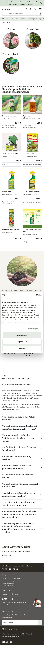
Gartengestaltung (34, 19)
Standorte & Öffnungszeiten (11, 578)
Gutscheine (9, 353)
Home (3, 22)
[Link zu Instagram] (6, 569)
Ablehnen (22, 348)
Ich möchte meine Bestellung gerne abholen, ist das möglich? (19, 494)
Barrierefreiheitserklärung (10, 636)
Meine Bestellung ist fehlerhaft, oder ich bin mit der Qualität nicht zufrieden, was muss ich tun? (21, 514)
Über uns (17, 566)
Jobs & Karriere (27, 566)
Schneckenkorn (28, 154)
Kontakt (9, 566)
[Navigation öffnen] (40, 9)
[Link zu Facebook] (2, 569)
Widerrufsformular (8, 586)
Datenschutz (6, 634)
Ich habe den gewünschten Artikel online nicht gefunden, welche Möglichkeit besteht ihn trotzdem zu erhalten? (19, 528)
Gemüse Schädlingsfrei (10, 229)
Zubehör (22, 19)
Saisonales (14, 19)
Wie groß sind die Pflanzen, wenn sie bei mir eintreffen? (21, 485)
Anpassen (20, 342)
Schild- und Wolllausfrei (31, 192)
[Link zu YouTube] (10, 569)
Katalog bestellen (8, 583)
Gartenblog (7, 599)
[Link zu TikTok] (14, 569)
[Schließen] (41, 3)
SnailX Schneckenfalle (10, 154)
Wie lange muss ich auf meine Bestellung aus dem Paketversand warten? (18, 438)
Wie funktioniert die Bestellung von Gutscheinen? (19, 448)
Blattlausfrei (6, 192)
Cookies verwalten (11, 629)
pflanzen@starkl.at (24, 551)
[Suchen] (40, 622)
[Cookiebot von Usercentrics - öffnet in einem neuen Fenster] (33, 295)
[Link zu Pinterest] (17, 569)
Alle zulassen (22, 335)
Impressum (16, 634)
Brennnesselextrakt (9, 116)
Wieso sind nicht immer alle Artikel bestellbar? (18, 418)
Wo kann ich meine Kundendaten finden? (18, 476)
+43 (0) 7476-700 (9, 555)
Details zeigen (33, 328)
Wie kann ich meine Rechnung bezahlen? (16, 458)
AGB (22, 634)
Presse (28, 634)
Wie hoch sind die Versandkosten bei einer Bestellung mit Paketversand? (19, 427)
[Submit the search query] (40, 14)
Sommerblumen (28, 355)
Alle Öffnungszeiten (28, 4)
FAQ (3, 566)
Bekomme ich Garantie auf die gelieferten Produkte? (16, 467)
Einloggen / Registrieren (10, 594)
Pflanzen (5, 19)
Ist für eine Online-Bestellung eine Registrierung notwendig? (18, 504)
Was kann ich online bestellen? (16, 385)
